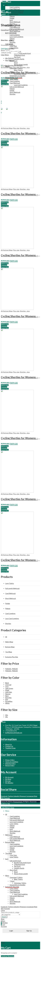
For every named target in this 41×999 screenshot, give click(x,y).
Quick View (5, 84)
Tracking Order (10, 748)
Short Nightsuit (10, 598)
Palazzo (7, 608)
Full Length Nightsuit (12, 588)
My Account (9, 777)
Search (4, 917)
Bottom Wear (7, 67)
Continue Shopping (7, 956)
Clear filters (5, 55)
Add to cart (5, 80)
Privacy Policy (10, 760)
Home (3, 30)
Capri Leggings (10, 613)
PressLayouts (18, 802)
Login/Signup (5, 807)
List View (11, 48)
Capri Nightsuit (10, 593)
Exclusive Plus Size (11, 657)
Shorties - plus (25, 67)
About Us (8, 744)
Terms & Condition (11, 762)
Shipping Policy (10, 764)
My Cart (8, 781)
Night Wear (9, 642)
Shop (6, 30)
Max (9, 60)
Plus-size (16, 67)
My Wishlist (9, 783)
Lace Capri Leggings (12, 618)
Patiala (7, 603)
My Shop (8, 779)
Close (12, 807)
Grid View (4, 48)
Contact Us (9, 746)
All (2, 67)
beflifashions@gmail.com (13, 733)
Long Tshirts (9, 583)
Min (9, 58)
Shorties (8, 623)
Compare (4, 82)
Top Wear (8, 652)
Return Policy (9, 765)
